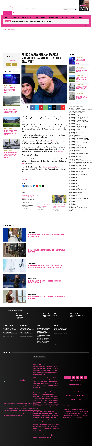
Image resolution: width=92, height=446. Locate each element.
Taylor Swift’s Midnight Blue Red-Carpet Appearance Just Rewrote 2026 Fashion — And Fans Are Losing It (60, 330)
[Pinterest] (41, 107)
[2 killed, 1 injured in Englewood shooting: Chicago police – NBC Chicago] (11, 79)
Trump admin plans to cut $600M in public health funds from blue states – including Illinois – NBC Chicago (46, 266)
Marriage (32, 217)
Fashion (44, 318)
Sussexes (49, 117)
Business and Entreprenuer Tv (78, 395)
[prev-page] (70, 103)
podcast (23, 163)
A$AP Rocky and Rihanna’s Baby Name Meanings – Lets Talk (43, 329)
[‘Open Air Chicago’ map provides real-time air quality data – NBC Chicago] (14, 250)
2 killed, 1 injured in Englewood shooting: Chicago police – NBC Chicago (9, 90)
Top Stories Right (56, 219)
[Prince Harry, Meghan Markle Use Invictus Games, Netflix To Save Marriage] (59, 199)
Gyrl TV (68, 395)
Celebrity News (11, 30)
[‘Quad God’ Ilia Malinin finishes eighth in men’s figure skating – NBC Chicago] (14, 281)
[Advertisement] (46, 41)
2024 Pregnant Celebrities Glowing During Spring (43, 339)
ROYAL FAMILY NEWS (27, 219)
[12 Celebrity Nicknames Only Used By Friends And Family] (64, 316)
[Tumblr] (58, 107)
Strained (37, 219)
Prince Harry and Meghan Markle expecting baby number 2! (43, 205)
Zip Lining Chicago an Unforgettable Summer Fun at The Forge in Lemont (43, 332)
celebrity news (30, 215)
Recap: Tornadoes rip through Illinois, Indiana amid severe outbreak (10, 111)
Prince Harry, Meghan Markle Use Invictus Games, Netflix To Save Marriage (59, 206)
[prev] (84, 21)
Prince (52, 217)
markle (24, 217)
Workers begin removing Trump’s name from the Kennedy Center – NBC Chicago (10, 155)
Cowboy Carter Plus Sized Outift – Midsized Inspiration (60, 338)
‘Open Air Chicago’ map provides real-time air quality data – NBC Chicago (47, 251)
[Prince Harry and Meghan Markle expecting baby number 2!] (44, 199)
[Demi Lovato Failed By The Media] (11, 316)
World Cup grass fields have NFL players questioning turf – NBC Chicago (10, 133)
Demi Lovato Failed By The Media (22, 314)
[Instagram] (10, 64)
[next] (86, 21)
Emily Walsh (13, 60)
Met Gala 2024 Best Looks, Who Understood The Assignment (60, 341)
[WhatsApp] (45, 107)
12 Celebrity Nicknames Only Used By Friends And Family (77, 315)
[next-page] (72, 103)
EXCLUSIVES (45, 215)
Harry (58, 215)
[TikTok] (77, 377)
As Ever (53, 141)
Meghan (39, 217)
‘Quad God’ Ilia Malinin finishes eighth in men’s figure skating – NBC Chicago (44, 282)
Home (4, 30)
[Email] (54, 107)
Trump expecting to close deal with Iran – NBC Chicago (84, 8)
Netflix (46, 217)
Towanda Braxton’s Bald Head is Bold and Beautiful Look (50, 315)
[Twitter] (13, 64)
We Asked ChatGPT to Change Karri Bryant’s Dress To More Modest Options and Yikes (60, 334)
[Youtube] (15, 64)
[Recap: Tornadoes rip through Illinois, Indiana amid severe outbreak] (11, 101)
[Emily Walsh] (8, 60)
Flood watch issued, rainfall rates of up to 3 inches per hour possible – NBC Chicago (35, 21)
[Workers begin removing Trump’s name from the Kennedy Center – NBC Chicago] (11, 144)
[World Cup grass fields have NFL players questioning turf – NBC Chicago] (11, 122)
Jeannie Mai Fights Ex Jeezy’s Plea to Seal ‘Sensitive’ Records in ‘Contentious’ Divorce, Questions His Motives (44, 343)
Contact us (6, 352)
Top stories (46, 219)
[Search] (75, 9)
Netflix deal (60, 151)
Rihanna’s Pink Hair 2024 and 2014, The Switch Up (60, 344)
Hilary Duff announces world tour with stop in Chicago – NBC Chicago (46, 297)
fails (52, 215)
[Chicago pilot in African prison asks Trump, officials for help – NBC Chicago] (14, 235)
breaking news (83, 5)
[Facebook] (7, 64)
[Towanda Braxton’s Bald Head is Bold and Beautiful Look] (37, 316)
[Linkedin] (50, 107)
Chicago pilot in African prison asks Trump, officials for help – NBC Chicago (46, 235)
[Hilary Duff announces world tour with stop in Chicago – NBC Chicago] (14, 296)
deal (38, 215)
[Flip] (63, 107)
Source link (24, 179)
